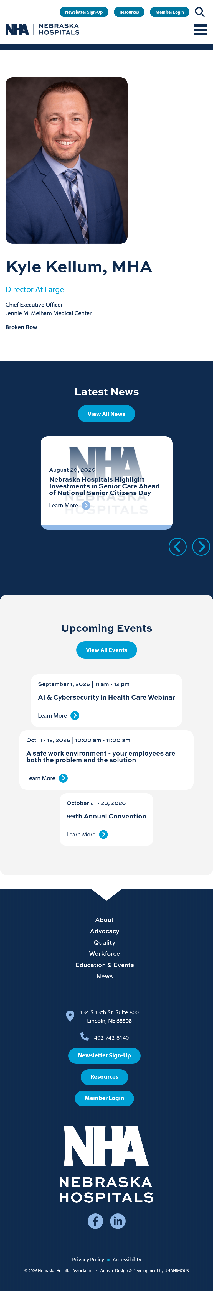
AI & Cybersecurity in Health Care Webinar (106, 696)
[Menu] (200, 29)
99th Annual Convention (106, 815)
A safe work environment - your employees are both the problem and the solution (100, 756)
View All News (106, 414)
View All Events (106, 650)
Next (201, 547)
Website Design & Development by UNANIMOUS (144, 1270)
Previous (178, 547)
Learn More (52, 715)
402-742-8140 (111, 1037)
